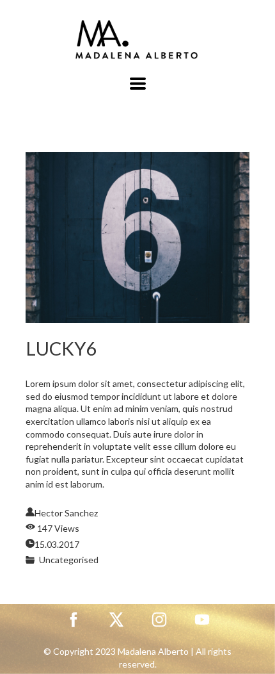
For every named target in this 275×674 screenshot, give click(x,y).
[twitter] (116, 619)
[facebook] (73, 619)
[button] (138, 84)
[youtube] (202, 619)
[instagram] (159, 619)
